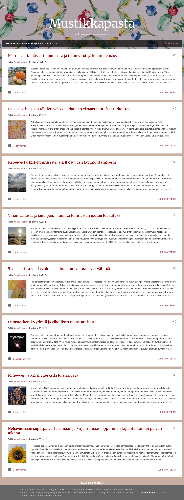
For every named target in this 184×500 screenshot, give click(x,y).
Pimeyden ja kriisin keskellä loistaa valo (43, 375)
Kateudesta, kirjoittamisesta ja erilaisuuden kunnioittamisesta (62, 162)
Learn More (148, 492)
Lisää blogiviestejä (92, 483)
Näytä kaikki (170, 43)
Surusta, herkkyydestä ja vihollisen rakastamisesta (52, 322)
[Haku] (180, 7)
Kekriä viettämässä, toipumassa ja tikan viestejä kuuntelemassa (63, 56)
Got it (161, 492)
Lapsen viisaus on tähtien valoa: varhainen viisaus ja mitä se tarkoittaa (69, 109)
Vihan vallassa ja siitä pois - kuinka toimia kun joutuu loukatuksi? (65, 215)
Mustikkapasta (92, 23)
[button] (174, 56)
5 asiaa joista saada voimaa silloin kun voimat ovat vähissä (59, 269)
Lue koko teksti (167, 92)
